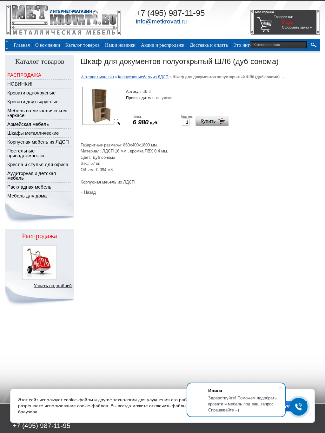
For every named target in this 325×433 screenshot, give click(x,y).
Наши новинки (120, 45)
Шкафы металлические (33, 133)
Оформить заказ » (297, 27)
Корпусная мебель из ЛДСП (38, 142)
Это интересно (248, 45)
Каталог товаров (82, 45)
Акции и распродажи (162, 45)
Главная (22, 45)
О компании (47, 45)
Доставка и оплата (209, 45)
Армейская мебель (28, 124)
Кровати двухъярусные (32, 101)
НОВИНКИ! (19, 84)
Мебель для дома (27, 195)
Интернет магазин (97, 77)
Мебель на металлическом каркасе (37, 113)
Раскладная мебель (29, 187)
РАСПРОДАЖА (24, 75)
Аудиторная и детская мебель (31, 176)
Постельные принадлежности (25, 153)
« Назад (88, 192)
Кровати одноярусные (31, 92)
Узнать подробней (53, 285)
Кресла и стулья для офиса (37, 164)
